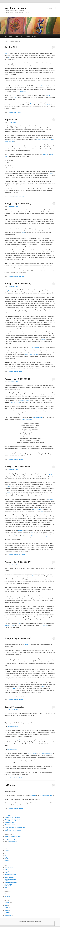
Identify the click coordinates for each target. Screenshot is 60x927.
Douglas (7, 850)
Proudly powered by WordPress (34, 921)
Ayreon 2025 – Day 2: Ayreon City (13, 819)
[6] (25, 91)
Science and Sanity (47, 753)
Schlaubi (7, 860)
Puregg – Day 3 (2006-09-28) (18, 466)
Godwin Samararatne (14, 402)
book (20, 623)
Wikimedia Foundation (10, 886)
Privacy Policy (22, 921)
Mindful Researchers (9, 877)
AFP (6, 893)
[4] (22, 91)
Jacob (6, 853)
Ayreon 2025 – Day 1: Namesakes (12, 820)
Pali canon (20, 740)
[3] (20, 91)
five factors (45, 154)
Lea (5, 855)
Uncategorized (8, 915)
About (10, 36)
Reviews (7, 910)
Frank (6, 852)
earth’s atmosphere (30, 534)
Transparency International (11, 882)
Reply (20, 371)
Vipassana (23, 86)
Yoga (41, 511)
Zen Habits (7, 896)
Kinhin (43, 686)
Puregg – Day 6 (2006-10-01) (18, 203)
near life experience (15, 8)
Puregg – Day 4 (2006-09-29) (18, 378)
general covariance (9, 141)
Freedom (12, 843)
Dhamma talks (37, 509)
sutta (9, 57)
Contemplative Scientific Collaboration (14, 871)
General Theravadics (14, 706)
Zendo (50, 475)
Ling (6, 857)
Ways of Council (8, 884)
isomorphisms (49, 139)
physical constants (50, 536)
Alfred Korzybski (32, 753)
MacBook (47, 105)
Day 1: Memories (15, 839)
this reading (33, 795)
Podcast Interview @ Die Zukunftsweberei (15, 827)
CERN (48, 95)
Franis (6, 895)
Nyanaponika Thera (10, 625)
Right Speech (11, 119)
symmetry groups (40, 139)
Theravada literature (45, 225)
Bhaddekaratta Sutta (37, 417)
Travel (6, 914)
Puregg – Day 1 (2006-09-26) (18, 638)
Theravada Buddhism (23, 719)
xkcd (6, 887)
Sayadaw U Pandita (24, 400)
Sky (5, 862)
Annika (6, 848)
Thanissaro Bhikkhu (26, 419)
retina (41, 534)
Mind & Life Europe (9, 876)
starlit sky (20, 530)
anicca (43, 339)
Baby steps (7, 825)
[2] (18, 91)
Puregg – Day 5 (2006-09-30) (18, 283)
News (15, 112)
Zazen (18, 686)
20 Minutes (10, 785)
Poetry (21, 36)
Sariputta (7, 53)
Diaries (16, 36)
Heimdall (7, 836)
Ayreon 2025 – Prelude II (10, 822)
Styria (8, 486)
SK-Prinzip (7, 881)
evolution (31, 536)
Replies (19, 112)
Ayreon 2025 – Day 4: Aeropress (12, 815)
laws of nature (38, 536)
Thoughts (16, 196)
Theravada (7, 492)
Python (15, 97)
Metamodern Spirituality (10, 874)
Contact (34, 36)
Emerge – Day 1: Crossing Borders (13, 830)
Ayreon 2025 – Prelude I (10, 824)
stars (31, 532)
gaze (11, 536)
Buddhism (11, 112)
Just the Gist (11, 47)
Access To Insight (9, 867)
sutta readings (47, 393)
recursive (15, 618)
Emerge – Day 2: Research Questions (13, 829)
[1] (17, 91)
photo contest (33, 103)
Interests (28, 36)
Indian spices (8, 517)
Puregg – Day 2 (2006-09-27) (18, 561)
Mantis (6, 858)
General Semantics (36, 719)
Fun (5, 904)
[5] (23, 91)
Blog (6, 36)
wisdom (51, 173)
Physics (6, 907)
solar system (14, 534)
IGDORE (7, 872)
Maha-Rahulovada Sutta (31, 354)
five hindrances (35, 347)
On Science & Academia (10, 879)
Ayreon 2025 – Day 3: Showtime (12, 817)
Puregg (43, 86)
